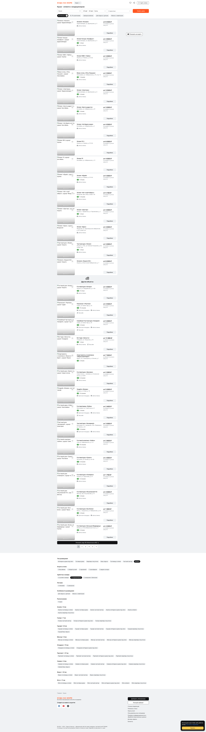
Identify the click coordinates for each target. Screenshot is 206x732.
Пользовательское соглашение (136, 713)
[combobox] (77, 2)
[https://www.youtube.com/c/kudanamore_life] (64, 706)
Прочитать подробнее (192, 724)
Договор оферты (132, 719)
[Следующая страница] (96, 546)
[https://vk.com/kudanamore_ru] (59, 706)
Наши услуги (131, 711)
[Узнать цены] (141, 11)
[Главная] (64, 3)
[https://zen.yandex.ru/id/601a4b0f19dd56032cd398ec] (68, 706)
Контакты (130, 721)
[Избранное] (130, 3)
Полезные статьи (132, 708)
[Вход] (134, 3)
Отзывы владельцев (133, 706)
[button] (80, 11)
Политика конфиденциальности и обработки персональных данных (137, 716)
